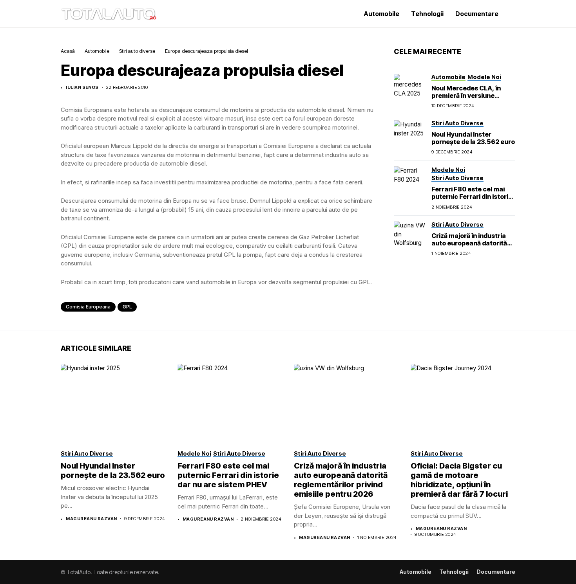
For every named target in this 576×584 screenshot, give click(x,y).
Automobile (97, 51)
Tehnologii (454, 572)
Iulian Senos (82, 87)
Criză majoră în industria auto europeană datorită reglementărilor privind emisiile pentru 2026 (469, 246)
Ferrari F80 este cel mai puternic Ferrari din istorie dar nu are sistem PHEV (471, 196)
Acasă (68, 51)
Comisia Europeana (88, 307)
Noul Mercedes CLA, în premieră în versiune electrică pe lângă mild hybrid (466, 99)
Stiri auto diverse (137, 51)
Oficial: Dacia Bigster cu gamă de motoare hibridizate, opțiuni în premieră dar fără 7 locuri (459, 480)
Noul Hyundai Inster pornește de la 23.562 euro (473, 138)
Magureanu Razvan (91, 518)
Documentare (495, 572)
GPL (127, 307)
